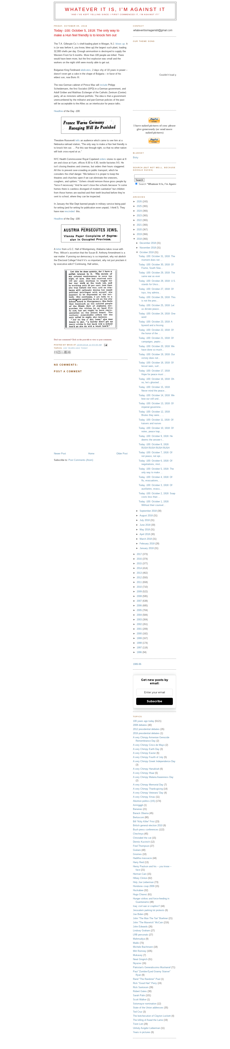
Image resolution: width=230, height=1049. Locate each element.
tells (77, 140)
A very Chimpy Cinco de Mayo (149, 745)
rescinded (70, 211)
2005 (139, 610)
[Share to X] (62, 352)
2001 (139, 629)
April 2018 (145, 534)
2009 (139, 591)
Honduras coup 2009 (143, 886)
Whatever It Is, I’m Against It (115, 9)
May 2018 (145, 529)
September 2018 (148, 510)
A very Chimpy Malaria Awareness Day (153, 777)
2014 (139, 568)
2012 (139, 577)
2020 (139, 229)
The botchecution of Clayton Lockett (152, 1016)
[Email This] (55, 352)
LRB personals (140, 934)
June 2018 (145, 525)
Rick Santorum (140, 987)
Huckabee (138, 890)
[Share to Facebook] (66, 352)
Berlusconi (138, 817)
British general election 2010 (147, 825)
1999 (139, 638)
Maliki (136, 943)
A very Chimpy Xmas (144, 797)
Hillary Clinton (140, 878)
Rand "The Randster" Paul (146, 979)
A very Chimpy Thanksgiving (148, 788)
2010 (139, 586)
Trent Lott (138, 1024)
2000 (139, 633)
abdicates (86, 70)
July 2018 (145, 520)
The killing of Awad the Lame (148, 1020)
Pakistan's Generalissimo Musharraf (152, 967)
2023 (139, 215)
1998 (139, 643)
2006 (139, 605)
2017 (139, 554)
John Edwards (140, 926)
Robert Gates (140, 991)
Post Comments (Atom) (80, 460)
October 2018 (147, 252)
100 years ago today (75, 348)
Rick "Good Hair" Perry (145, 983)
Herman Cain (139, 874)
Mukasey (137, 955)
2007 (139, 601)
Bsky (135, 157)
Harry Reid (138, 862)
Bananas (137, 809)
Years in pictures (141, 1032)
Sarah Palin (139, 995)
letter (58, 249)
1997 (139, 647)
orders (103, 159)
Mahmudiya (139, 938)
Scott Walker (139, 999)
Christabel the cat (142, 837)
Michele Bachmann (143, 947)
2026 (139, 201)
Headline (58, 111)
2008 (139, 596)
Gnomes (137, 854)
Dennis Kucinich (141, 841)
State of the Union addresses (148, 1007)
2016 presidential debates (146, 733)
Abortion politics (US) (144, 801)
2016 (139, 558)
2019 (139, 234)
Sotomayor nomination (144, 1003)
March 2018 (146, 539)
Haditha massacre (142, 858)
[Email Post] (105, 345)
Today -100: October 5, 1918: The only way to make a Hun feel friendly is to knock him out (86, 33)
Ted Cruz (137, 1011)
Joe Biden (138, 914)
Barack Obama (141, 813)
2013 (139, 572)
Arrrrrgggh (138, 805)
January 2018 (147, 548)
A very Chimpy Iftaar (143, 773)
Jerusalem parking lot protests (148, 910)
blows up (120, 43)
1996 (139, 652)
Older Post (122, 453)
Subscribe (154, 701)
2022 (139, 220)
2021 (139, 224)
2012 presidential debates (146, 729)
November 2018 (148, 247)
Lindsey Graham (141, 930)
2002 (139, 624)
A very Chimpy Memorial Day (148, 784)
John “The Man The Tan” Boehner (150, 918)
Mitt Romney (139, 951)
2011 (139, 582)
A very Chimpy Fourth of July (148, 757)
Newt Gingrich (140, 959)
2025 (139, 206)
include (103, 85)
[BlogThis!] (59, 352)
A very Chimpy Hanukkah (146, 768)
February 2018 (147, 543)
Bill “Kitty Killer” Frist (144, 821)
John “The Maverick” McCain (148, 922)
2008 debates (140, 725)
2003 (139, 619)
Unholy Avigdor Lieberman (146, 1028)
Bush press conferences (145, 829)
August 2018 (146, 515)
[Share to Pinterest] (69, 352)
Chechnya (138, 833)
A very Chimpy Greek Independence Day (154, 761)
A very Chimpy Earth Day (146, 749)
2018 (139, 239)
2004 (139, 615)
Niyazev (137, 963)
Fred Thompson (141, 846)
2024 (139, 210)
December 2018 (148, 243)
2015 (139, 563)
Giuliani (137, 850)
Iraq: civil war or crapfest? (146, 906)
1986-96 (137, 664)
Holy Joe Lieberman (143, 882)
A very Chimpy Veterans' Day (148, 792)
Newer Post (60, 453)
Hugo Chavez (140, 894)
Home (91, 453)
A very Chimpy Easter (144, 753)
